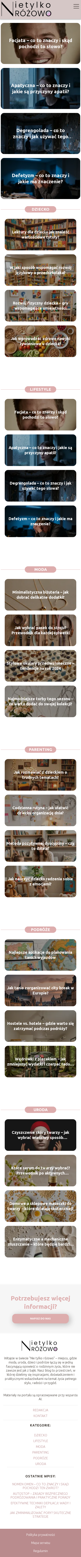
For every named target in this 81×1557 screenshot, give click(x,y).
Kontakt (40, 1416)
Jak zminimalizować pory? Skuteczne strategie (40, 1514)
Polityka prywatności (40, 1534)
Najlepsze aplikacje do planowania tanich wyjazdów (40, 955)
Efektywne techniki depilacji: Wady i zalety (40, 1505)
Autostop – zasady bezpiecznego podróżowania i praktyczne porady (40, 1495)
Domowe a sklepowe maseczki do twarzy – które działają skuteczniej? (40, 1206)
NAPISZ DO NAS (40, 1318)
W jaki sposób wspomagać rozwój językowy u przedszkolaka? (40, 270)
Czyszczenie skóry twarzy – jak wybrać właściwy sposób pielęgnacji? (40, 1135)
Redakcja (40, 1410)
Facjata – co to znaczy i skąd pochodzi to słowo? (40, 43)
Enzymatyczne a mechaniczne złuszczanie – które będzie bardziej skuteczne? (40, 1242)
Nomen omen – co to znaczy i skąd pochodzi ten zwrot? (40, 1486)
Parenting (40, 749)
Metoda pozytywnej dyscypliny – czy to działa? (40, 846)
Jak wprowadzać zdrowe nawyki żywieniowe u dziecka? (40, 341)
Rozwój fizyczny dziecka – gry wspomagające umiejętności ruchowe (40, 306)
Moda (40, 569)
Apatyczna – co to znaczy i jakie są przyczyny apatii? (40, 88)
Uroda (41, 1109)
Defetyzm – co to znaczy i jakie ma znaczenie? (40, 178)
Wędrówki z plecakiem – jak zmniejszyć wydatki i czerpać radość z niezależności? (40, 1062)
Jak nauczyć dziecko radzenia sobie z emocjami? (40, 881)
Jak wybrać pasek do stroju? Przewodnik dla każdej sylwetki (40, 630)
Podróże (40, 929)
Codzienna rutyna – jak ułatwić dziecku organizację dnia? (40, 810)
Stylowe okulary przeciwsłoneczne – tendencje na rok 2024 (40, 666)
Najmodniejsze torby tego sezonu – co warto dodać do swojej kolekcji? (40, 701)
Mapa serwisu (40, 1543)
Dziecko (40, 209)
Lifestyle (40, 389)
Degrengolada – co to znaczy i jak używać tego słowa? (40, 134)
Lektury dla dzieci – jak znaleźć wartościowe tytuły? (40, 234)
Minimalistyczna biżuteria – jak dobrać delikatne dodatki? (40, 594)
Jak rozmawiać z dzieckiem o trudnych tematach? (40, 775)
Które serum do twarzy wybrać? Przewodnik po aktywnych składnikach (40, 1171)
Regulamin (40, 1551)
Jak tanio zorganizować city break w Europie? (40, 990)
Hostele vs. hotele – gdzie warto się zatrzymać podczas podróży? (40, 1026)
